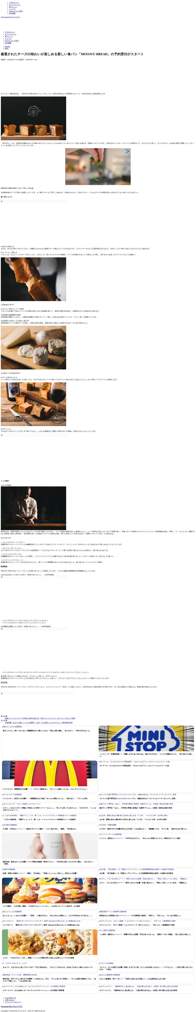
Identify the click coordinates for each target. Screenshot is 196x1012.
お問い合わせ (10, 1000)
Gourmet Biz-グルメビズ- (11, 1006)
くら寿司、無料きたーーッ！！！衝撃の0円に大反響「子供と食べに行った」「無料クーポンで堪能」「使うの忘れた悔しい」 (146, 934)
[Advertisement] (38, 24)
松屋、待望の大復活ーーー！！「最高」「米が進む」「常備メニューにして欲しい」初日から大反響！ (40, 873)
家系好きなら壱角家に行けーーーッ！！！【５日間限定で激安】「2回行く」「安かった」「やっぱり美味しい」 (141, 915)
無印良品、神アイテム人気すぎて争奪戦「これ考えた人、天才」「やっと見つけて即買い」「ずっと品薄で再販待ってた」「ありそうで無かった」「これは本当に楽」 (49, 980)
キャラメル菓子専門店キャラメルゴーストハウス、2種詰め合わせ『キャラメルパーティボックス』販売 (137, 798)
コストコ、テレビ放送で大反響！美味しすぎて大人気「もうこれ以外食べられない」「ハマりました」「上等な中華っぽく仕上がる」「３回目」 (146, 968)
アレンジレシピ (14, 5)
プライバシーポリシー (13, 1002)
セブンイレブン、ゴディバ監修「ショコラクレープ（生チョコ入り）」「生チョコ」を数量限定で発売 (137, 925)
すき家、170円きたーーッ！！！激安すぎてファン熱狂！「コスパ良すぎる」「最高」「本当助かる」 (40, 829)
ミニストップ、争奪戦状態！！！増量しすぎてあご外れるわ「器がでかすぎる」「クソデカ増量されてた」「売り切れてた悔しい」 (146, 755)
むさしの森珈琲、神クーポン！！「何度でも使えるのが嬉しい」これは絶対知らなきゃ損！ (133, 979)
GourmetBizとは (10, 998)
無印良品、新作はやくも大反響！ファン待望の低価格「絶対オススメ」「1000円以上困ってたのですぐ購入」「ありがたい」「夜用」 (48, 863)
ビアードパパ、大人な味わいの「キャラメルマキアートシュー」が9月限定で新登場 (33, 990)
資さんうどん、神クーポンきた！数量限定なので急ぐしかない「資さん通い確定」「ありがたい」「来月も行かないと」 (47, 730)
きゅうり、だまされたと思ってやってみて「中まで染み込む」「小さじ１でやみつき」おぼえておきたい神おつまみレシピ (48, 967)
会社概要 (12, 13)
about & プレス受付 (16, 11)
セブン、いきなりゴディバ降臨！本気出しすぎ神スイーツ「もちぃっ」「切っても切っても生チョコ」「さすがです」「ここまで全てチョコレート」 (49, 809)
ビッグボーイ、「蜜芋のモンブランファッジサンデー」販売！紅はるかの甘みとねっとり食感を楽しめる (41, 925)
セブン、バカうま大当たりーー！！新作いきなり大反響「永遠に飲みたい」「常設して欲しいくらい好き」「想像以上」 (144, 883)
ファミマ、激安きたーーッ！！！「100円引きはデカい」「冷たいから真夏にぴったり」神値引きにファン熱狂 (140, 838)
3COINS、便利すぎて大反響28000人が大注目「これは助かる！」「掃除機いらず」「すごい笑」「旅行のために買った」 (144, 829)
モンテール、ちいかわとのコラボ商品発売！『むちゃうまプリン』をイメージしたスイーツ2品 (134, 765)
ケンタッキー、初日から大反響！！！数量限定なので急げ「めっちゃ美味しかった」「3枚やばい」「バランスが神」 (46, 798)
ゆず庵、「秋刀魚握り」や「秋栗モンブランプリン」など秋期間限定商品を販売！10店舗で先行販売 (136, 873)
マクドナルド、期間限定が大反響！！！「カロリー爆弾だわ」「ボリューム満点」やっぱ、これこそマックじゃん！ (45, 789)
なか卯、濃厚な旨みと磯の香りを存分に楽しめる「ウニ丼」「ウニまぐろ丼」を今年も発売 (133, 819)
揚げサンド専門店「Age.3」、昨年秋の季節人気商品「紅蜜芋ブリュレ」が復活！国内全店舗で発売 (136, 808)
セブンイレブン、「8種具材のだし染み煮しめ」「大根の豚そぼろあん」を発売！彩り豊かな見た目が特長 (138, 990)
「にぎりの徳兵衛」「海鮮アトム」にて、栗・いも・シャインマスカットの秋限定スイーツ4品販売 (39, 819)
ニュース (12, 9)
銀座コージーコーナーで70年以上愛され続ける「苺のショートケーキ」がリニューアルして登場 (40, 718)
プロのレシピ (14, 2)
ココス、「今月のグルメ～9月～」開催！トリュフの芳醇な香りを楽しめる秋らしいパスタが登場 (38, 958)
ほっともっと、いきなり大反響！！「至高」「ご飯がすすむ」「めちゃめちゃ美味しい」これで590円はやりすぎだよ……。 (48, 915)
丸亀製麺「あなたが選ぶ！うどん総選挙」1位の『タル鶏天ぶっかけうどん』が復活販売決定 (39, 723)
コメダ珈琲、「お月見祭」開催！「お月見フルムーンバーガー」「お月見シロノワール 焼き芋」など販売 (41, 906)
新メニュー (13, 7)
